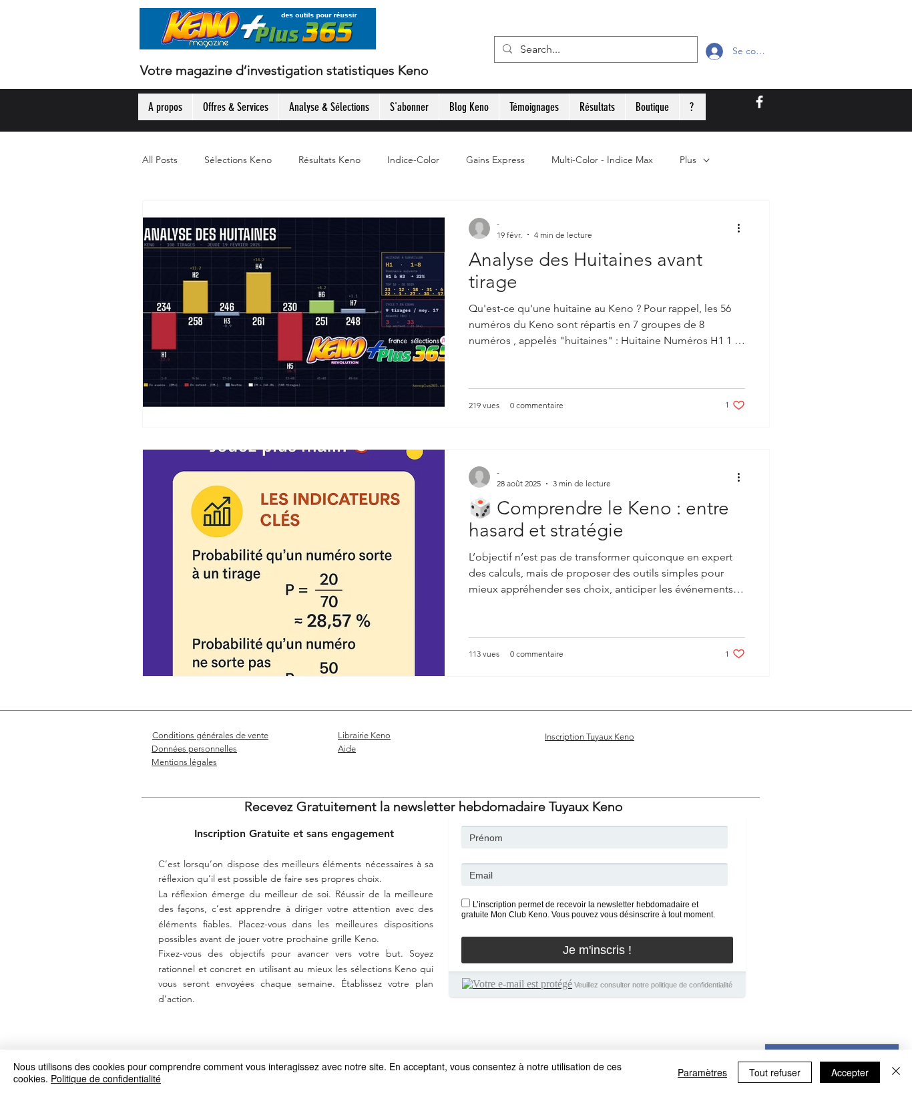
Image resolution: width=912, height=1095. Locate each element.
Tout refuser (775, 1072)
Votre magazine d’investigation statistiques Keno (284, 70)
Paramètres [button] (702, 1072)
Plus (688, 160)
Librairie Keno (364, 735)
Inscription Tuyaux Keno (589, 737)
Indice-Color (413, 160)
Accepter (850, 1072)
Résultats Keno (329, 160)
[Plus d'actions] (743, 228)
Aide (347, 749)
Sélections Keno (238, 160)
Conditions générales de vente (210, 735)
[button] (403, 35)
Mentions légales (184, 762)
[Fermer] (896, 1072)
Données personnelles (194, 749)
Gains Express (495, 160)
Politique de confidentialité (106, 1078)
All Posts (160, 160)
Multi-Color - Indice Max (602, 160)
